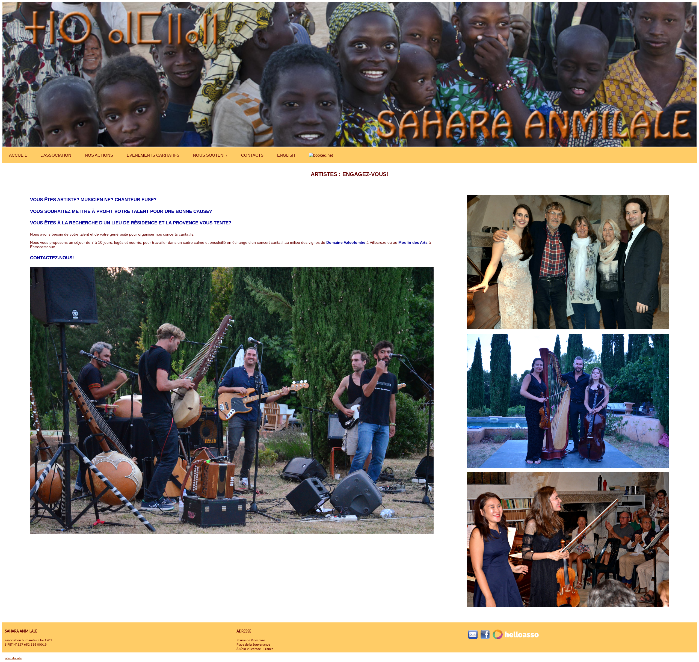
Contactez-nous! (52, 257)
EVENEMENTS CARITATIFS (153, 155)
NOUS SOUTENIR (210, 155)
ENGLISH (286, 155)
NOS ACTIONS (99, 155)
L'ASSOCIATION (55, 155)
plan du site (13, 658)
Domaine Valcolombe (345, 242)
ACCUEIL (18, 155)
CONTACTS (252, 155)
